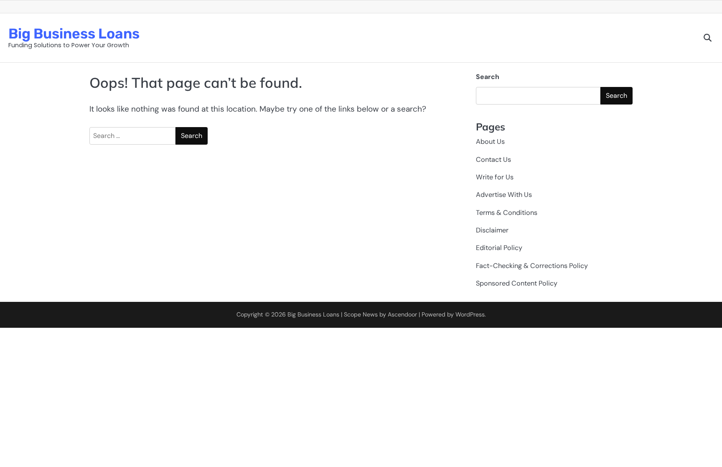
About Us (490, 141)
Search (487, 76)
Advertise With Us (504, 194)
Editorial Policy (499, 247)
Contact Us (493, 159)
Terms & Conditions (506, 212)
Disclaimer (492, 230)
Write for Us (495, 177)
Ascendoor (402, 314)
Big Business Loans (74, 33)
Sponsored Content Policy (516, 283)
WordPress (470, 314)
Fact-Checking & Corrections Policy (532, 265)
